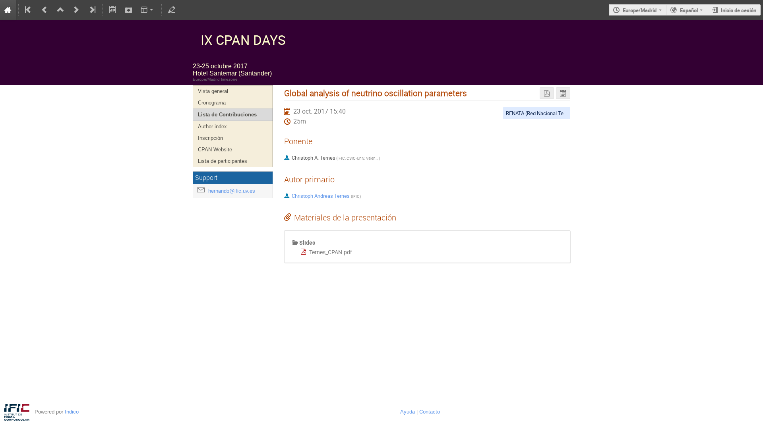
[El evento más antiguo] (29, 10)
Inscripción (210, 138)
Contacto (429, 411)
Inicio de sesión (738, 10)
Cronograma (212, 103)
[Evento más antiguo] (44, 10)
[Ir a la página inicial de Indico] (8, 10)
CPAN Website (215, 150)
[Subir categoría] (60, 10)
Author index (212, 126)
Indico (72, 411)
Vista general (213, 91)
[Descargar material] (128, 10)
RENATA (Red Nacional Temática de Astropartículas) (564, 113)
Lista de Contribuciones (227, 115)
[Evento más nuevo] (76, 10)
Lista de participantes (222, 161)
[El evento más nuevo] (92, 10)
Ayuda (407, 411)
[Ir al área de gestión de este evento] (172, 10)
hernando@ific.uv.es (231, 190)
